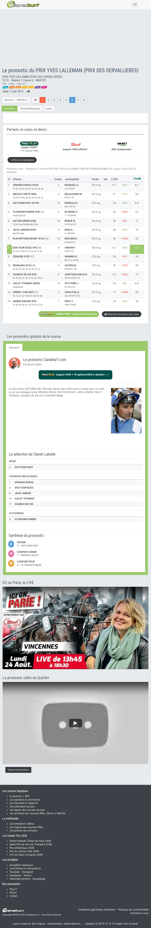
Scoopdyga (38, 878)
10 (137, 229)
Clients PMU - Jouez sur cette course (77, 313)
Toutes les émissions (18, 769)
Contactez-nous (139, 913)
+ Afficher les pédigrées (22, 160)
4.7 (137, 247)
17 (137, 220)
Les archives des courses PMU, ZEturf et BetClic (38, 813)
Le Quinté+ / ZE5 (19, 796)
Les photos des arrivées (23, 830)
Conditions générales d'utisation (96, 909)
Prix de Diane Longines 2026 (26, 854)
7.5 (136, 274)
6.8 (137, 283)
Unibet (13, 895)
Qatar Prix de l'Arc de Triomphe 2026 (31, 844)
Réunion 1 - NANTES (16, 99)
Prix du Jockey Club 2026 (24, 851)
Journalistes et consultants (25, 868)
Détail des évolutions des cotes (122, 314)
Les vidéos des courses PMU (26, 827)
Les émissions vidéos (22, 823)
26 (136, 256)
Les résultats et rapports (24, 802)
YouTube (15, 871)
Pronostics (9, 108)
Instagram (27, 871)
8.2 (137, 184)
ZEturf (13, 892)
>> (82, 374)
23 (136, 211)
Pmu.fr (13, 889)
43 (136, 238)
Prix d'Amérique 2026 (22, 847)
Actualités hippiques (21, 865)
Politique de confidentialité (133, 909)
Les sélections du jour (22, 806)
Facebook (15, 875)
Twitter (27, 875)
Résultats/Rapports (30, 108)
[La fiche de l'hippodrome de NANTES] (35, 100)
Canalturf (14, 347)
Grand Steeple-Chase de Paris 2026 (30, 840)
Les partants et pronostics (25, 799)
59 (136, 194)
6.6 (137, 202)
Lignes (48, 108)
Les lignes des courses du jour (27, 809)
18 (137, 301)
